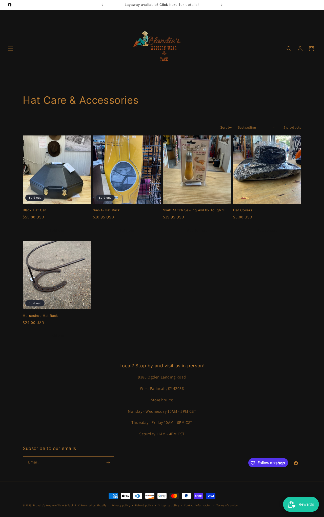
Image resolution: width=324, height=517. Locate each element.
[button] (10, 48)
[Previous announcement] (102, 5)
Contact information (197, 505)
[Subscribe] (108, 463)
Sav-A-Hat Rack (106, 210)
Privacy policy (120, 505)
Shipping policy (168, 505)
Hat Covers (242, 210)
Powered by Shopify (93, 505)
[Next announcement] (221, 5)
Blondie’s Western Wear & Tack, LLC (56, 505)
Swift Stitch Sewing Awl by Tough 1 (193, 210)
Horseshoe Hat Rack (40, 316)
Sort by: (226, 127)
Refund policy (144, 505)
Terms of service (227, 505)
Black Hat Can (35, 210)
